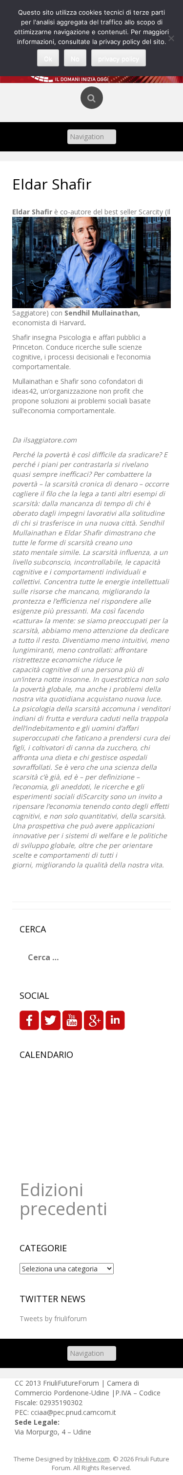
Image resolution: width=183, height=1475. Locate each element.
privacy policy (118, 59)
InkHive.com (92, 1458)
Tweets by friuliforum (53, 1318)
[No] (171, 38)
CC (20, 1383)
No (75, 59)
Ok (48, 59)
